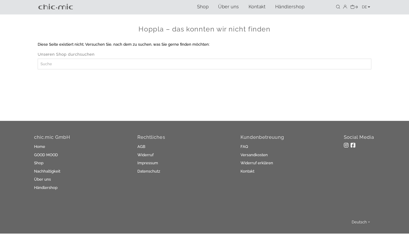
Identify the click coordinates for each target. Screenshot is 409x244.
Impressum (147, 163)
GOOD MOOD (46, 155)
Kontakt (257, 6)
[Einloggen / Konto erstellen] (345, 7)
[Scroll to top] (400, 235)
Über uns (228, 6)
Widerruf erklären (257, 163)
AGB (141, 146)
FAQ (244, 146)
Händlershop (290, 6)
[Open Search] (338, 7)
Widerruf (145, 155)
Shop (203, 6)
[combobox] (205, 64)
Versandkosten (254, 155)
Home (39, 146)
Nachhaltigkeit (47, 171)
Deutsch (359, 222)
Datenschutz (148, 171)
